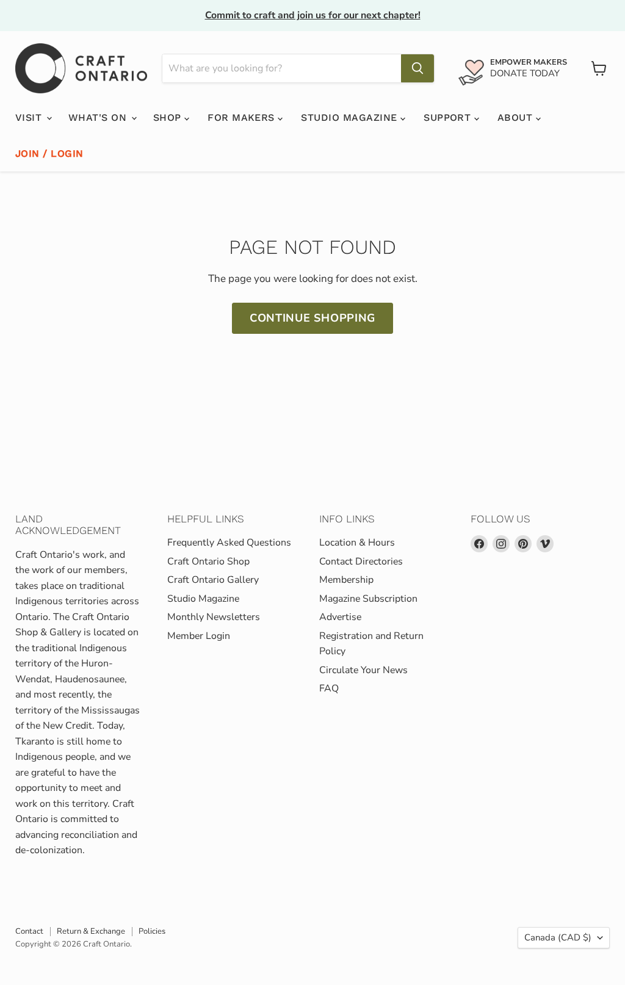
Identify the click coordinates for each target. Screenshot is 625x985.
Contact (29, 931)
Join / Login (49, 153)
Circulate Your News (363, 670)
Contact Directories (361, 561)
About (516, 117)
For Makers (243, 117)
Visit (30, 117)
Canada (557, 937)
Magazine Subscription (368, 598)
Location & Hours (357, 542)
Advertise (340, 617)
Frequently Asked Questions (229, 542)
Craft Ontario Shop (208, 561)
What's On (99, 117)
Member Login (198, 636)
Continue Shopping (312, 318)
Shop (168, 117)
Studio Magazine (350, 117)
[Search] (417, 68)
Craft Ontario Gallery (213, 579)
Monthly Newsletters (213, 617)
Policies (152, 931)
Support (449, 117)
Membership (346, 579)
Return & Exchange (91, 931)
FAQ (329, 688)
